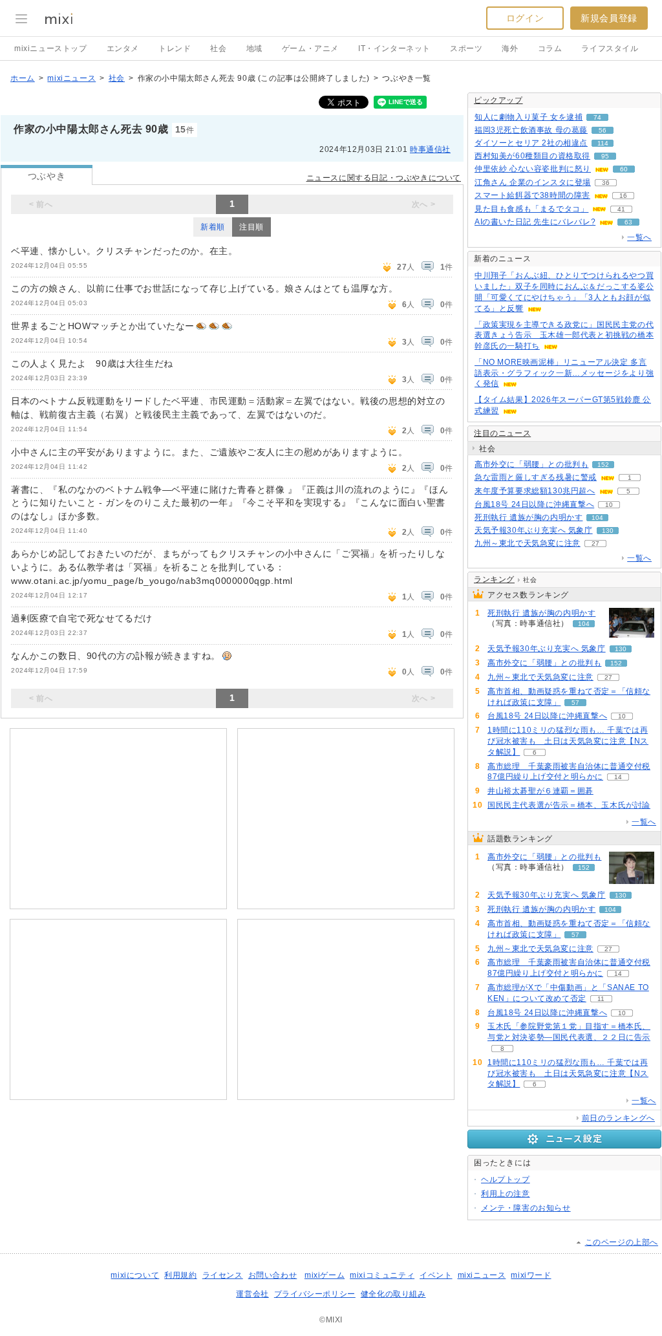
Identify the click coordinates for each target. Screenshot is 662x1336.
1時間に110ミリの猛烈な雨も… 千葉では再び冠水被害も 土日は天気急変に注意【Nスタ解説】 (567, 741)
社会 (218, 48)
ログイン (525, 18)
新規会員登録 (609, 18)
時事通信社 (430, 149)
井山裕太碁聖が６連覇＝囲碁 (540, 790)
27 (595, 543)
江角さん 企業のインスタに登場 (533, 182)
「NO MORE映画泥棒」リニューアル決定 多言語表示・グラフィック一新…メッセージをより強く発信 (564, 373)
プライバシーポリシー (315, 1293)
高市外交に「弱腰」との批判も (531, 464)
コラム (550, 48)
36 (606, 182)
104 (597, 517)
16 (623, 195)
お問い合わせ (272, 1275)
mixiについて (135, 1275)
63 (628, 222)
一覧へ (639, 237)
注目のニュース (502, 433)
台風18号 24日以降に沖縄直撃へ (534, 504)
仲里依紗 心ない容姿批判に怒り (533, 168)
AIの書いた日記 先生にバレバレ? (535, 221)
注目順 (251, 227)
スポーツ (466, 48)
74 (597, 117)
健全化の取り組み (393, 1293)
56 (602, 130)
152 (603, 464)
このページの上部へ (621, 1242)
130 (608, 530)
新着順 (212, 227)
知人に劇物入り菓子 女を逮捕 (528, 117)
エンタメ (123, 48)
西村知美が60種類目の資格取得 (532, 155)
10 (609, 504)
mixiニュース (71, 78)
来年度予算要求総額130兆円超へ (535, 490)
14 (618, 777)
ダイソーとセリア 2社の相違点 (531, 142)
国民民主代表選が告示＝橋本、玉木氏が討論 (568, 805)
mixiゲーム (324, 1275)
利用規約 (180, 1275)
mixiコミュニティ (382, 1275)
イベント (436, 1275)
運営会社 (252, 1293)
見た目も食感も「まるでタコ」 (531, 208)
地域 (254, 48)
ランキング (494, 579)
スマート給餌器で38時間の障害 (532, 195)
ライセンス (222, 1275)
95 (605, 156)
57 (575, 702)
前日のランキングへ (618, 1118)
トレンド (174, 48)
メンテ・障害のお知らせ (526, 1207)
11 (600, 998)
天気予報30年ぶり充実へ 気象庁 (534, 530)
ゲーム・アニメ (310, 48)
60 (624, 169)
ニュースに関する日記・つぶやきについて (383, 177)
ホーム (22, 78)
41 (621, 209)
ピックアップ (498, 100)
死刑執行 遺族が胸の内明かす (528, 517)
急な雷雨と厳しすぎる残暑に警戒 (536, 477)
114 (602, 143)
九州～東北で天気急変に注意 (528, 543)
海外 (510, 48)
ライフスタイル (609, 48)
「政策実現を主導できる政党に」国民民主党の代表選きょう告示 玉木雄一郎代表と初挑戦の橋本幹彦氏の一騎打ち (564, 335)
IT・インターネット (394, 48)
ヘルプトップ (505, 1179)
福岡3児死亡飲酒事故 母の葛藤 (531, 130)
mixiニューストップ (50, 48)
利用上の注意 (505, 1193)
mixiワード (531, 1275)
